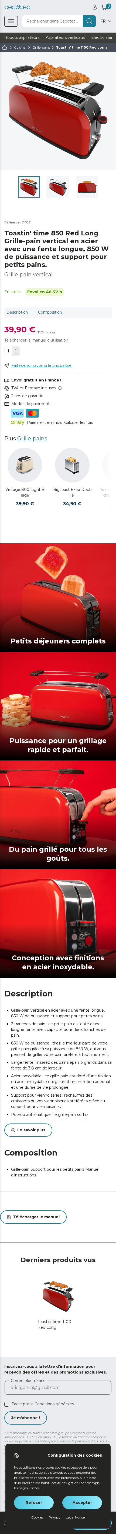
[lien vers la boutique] (17, 7)
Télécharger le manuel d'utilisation (36, 340)
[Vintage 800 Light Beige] (25, 465)
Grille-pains (32, 438)
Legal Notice (75, 1517)
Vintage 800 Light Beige (25, 492)
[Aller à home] (4, 47)
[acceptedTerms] (6, 1404)
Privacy (54, 1517)
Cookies (37, 1517)
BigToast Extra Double (72, 492)
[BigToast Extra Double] (72, 465)
